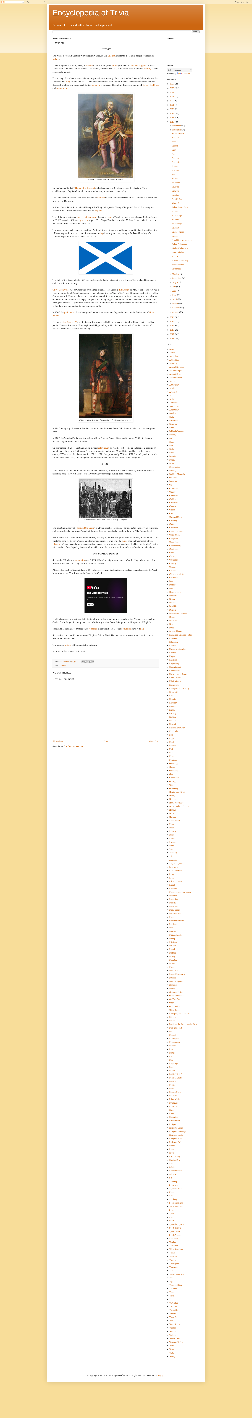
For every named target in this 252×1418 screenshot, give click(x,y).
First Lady (173, 731)
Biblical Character (176, 431)
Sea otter (175, 166)
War (171, 1320)
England (99, 210)
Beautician (173, 420)
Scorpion (175, 219)
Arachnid (173, 388)
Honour (172, 809)
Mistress (172, 945)
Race (171, 1109)
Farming (172, 713)
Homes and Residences (179, 806)
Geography (174, 777)
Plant (171, 1056)
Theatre (172, 1259)
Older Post (153, 741)
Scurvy (175, 178)
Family (172, 709)
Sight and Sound (176, 1188)
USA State (173, 1302)
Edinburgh (124, 289)
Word (171, 1345)
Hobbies (172, 799)
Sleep (171, 1192)
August (175, 282)
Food (171, 742)
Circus (172, 509)
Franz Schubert (178, 252)
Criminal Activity (176, 574)
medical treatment (176, 920)
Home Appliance (176, 802)
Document (173, 620)
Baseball (172, 413)
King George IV (69, 321)
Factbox (172, 706)
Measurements (175, 913)
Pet (170, 1031)
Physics (172, 1045)
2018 (172, 117)
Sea (173, 174)
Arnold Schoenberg (180, 260)
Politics (172, 1084)
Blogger (161, 1375)
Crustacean (173, 577)
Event (171, 695)
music (124, 540)
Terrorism (173, 1256)
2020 (172, 109)
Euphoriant (173, 684)
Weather (172, 1331)
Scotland (175, 211)
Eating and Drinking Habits (180, 634)
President (173, 1095)
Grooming (173, 788)
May (174, 295)
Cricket (172, 566)
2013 (172, 329)
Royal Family (174, 1156)
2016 (172, 317)
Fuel (171, 752)
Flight (171, 738)
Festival (172, 724)
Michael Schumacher (180, 248)
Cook (171, 552)
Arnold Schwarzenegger (182, 239)
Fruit (171, 749)
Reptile (172, 1145)
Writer (171, 1352)
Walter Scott (177, 203)
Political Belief (175, 1074)
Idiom (171, 824)
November (176, 129)
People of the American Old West (183, 1024)
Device (172, 599)
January (175, 311)
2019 (172, 113)
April (174, 299)
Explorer (173, 702)
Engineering (174, 663)
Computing (174, 541)
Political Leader (175, 1077)
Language (173, 866)
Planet (171, 1052)
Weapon (172, 1327)
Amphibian (174, 359)
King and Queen (176, 863)
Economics (173, 638)
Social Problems (176, 1202)
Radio (171, 1113)
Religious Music (176, 1138)
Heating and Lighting (178, 791)
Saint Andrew (90, 217)
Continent (173, 549)
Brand (171, 463)
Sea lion (175, 170)
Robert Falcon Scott (180, 207)
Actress (172, 352)
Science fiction (178, 231)
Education (173, 641)
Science (175, 235)
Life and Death (175, 881)
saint (110, 217)
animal (68, 644)
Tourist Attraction (176, 1274)
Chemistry (173, 495)
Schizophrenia (178, 264)
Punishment (174, 1106)
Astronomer (174, 406)
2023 (172, 96)
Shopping (173, 1181)
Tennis (172, 1252)
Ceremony (173, 488)
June (174, 290)
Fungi (171, 756)
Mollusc (172, 952)
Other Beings (174, 1009)
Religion (172, 1124)
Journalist (173, 859)
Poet (171, 1067)
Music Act (173, 970)
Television (173, 1245)
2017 (172, 121)
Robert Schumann (179, 244)
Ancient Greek (175, 374)
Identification (174, 820)
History (172, 795)
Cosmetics (173, 559)
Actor (171, 349)
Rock (171, 1152)
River (171, 1149)
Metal (171, 927)
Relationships (174, 1120)
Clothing (173, 524)
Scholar (172, 1167)
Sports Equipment (176, 1224)
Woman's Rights (176, 1342)
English (111, 55)
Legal (171, 877)
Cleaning (173, 520)
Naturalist (173, 984)
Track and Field (175, 1284)
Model (172, 949)
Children (173, 499)
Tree (171, 1299)
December (176, 125)
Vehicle (172, 1313)
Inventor (172, 842)
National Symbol (176, 981)
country (147, 68)
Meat (171, 917)
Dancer (172, 584)
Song (171, 1209)
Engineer (173, 659)
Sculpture (176, 182)
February (176, 307)
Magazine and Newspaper (180, 891)
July (174, 286)
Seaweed (175, 137)
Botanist (172, 456)
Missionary (173, 942)
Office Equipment (176, 995)
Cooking (173, 556)
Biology (172, 434)
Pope (171, 1088)
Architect (173, 391)
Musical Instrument (177, 974)
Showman (173, 1184)
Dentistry (173, 595)
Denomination (175, 591)
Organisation (174, 1006)
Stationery (173, 1238)
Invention (173, 838)
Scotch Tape (177, 215)
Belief (171, 427)
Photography (174, 1042)
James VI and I (63, 87)
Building (173, 470)
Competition (174, 534)
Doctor (172, 616)
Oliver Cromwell (60, 289)
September (177, 278)
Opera (171, 1002)
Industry (172, 831)
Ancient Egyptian (139, 65)
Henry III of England (85, 187)
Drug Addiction (175, 631)
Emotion (172, 652)
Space (171, 1213)
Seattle (174, 141)
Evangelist (173, 691)
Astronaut (173, 402)
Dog (171, 624)
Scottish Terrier (178, 199)
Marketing (173, 899)
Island (171, 845)
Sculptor (175, 186)
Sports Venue (174, 1234)
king (68, 81)
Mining (172, 938)
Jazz (171, 849)
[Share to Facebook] (90, 661)
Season (175, 145)
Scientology (177, 223)
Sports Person (175, 1227)
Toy (170, 1277)
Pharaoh (172, 1034)
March (175, 303)
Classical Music (175, 516)
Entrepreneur (174, 670)
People (172, 1020)
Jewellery (173, 852)
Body (171, 449)
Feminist (172, 720)
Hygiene (172, 817)
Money (172, 956)
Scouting (175, 194)
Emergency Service (177, 649)
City (171, 513)
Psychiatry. (173, 1102)
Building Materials (177, 474)
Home (106, 741)
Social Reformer (176, 1206)
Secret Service (178, 133)
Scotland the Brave (85, 527)
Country (63, 665)
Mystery (172, 977)
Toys (171, 1281)
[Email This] (83, 661)
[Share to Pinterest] (92, 661)
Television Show (176, 1249)
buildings (173, 477)
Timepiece (173, 1267)
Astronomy (174, 409)
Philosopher (174, 1038)
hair (142, 628)
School (175, 256)
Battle (171, 416)
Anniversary (174, 384)
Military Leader (175, 934)
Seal (173, 154)
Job (170, 856)
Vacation (173, 1306)
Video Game (174, 1317)
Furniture (173, 759)
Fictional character (177, 727)
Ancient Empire (175, 370)
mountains (80, 560)
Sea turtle (176, 162)
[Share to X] (87, 661)
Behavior (173, 424)
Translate (186, 73)
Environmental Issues (178, 674)
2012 (172, 334)
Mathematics (174, 909)
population (126, 628)
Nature (172, 988)
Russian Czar (174, 1159)
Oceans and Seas (176, 992)
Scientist (175, 227)
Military (172, 931)
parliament (69, 312)
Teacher (172, 1242)
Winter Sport (174, 1338)
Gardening (173, 770)
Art (170, 395)
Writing (172, 1356)
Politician (173, 1081)
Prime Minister (175, 1099)
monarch (95, 84)
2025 (172, 88)
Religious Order (176, 1142)
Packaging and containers (179, 1013)
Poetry (172, 1070)
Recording (173, 1117)
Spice (171, 1217)
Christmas (173, 502)
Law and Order (175, 870)
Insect (171, 834)
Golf (171, 784)
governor (84, 220)
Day (171, 588)
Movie (172, 963)
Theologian (174, 1263)
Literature (173, 888)
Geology (173, 781)
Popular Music (175, 1092)
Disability (173, 606)
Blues (171, 441)
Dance (172, 581)
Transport (173, 1292)
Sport (171, 1220)
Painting (172, 1017)
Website (172, 1335)
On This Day (174, 999)
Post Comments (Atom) (73, 746)
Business (173, 481)
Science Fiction (175, 1170)
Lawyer (172, 874)
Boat (171, 445)
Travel (171, 1295)
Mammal (173, 895)
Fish (171, 734)
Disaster (172, 609)
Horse (171, 813)
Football (172, 745)
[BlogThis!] (85, 661)
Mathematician (175, 906)
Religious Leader (176, 1134)
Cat (170, 484)
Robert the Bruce (151, 84)
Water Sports (174, 1324)
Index (171, 827)
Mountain (173, 959)
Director (172, 602)
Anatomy (173, 363)
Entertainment (175, 667)
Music (171, 966)
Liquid (172, 884)
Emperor (173, 656)
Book (171, 452)
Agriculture (174, 356)
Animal (172, 381)
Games (172, 766)
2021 (172, 104)
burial (115, 65)
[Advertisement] (18, 1388)
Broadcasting (174, 466)
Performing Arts (176, 1027)
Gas (171, 774)
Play (171, 1059)
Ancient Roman (175, 377)
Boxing (172, 459)
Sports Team (174, 1231)
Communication (176, 531)
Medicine (173, 924)
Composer (173, 538)
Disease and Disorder (178, 613)
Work (171, 1349)
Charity (172, 491)
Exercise (172, 699)
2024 (172, 92)
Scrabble (175, 190)
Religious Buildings (177, 1131)
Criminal (173, 570)
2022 (172, 100)
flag (101, 233)
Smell (171, 1195)
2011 (172, 338)
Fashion (172, 716)
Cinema (172, 506)
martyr (80, 217)
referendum (103, 447)
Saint (171, 1163)
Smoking (173, 1199)
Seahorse (175, 158)
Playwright (173, 1063)
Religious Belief (176, 1127)
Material (172, 902)
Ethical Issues (175, 677)
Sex (170, 1177)
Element (172, 645)
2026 (172, 83)
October (176, 273)
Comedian (173, 527)
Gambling (173, 763)
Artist (171, 399)
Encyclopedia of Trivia (90, 12)
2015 (172, 321)
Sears (174, 149)
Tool (171, 1270)
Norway (101, 197)
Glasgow (56, 543)
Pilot (171, 1049)
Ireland (55, 58)
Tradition (173, 1288)
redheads (93, 628)
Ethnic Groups (175, 681)
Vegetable (173, 1309)
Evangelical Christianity (179, 688)
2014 (172, 325)
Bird (171, 438)
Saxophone (176, 268)
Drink (171, 627)
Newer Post (58, 741)
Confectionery (175, 545)
